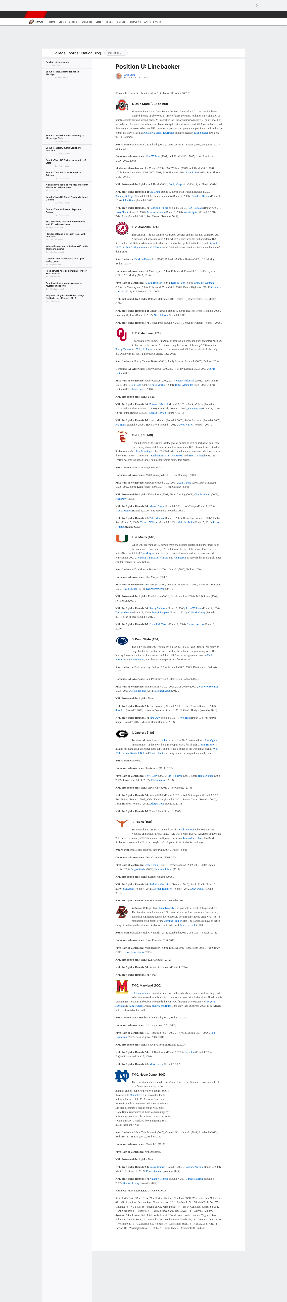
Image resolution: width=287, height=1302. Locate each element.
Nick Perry (121, 498)
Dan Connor (137, 659)
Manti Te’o (135, 1095)
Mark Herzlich (187, 925)
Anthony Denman (158, 1178)
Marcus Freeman (156, 212)
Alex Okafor (197, 888)
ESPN (36, 14)
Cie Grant (154, 191)
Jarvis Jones (163, 740)
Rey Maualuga (144, 451)
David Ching (129, 75)
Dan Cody (135, 384)
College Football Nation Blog (77, 53)
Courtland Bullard (158, 207)
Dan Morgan (147, 553)
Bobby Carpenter (178, 184)
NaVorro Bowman (208, 686)
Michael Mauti (163, 690)
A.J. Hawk (149, 132)
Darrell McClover (158, 624)
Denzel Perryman (155, 588)
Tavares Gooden (124, 612)
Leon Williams (194, 608)
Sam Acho (128, 888)
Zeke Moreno (156, 518)
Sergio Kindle (138, 869)
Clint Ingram (195, 408)
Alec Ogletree (212, 740)
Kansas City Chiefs (193, 838)
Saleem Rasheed (153, 282)
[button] (249, 14)
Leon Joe (189, 1052)
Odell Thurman (174, 775)
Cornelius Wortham (204, 282)
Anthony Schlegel (124, 196)
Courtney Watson (194, 1167)
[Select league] (37, 5)
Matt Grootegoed (174, 455)
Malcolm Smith (186, 522)
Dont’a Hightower (135, 247)
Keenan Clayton (157, 412)
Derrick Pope (178, 282)
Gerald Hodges (138, 690)
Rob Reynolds (195, 207)
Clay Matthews (202, 494)
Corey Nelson (186, 424)
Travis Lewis (138, 389)
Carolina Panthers (173, 920)
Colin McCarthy (196, 612)
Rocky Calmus (123, 349)
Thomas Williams (149, 522)
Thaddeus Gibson (200, 196)
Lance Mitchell (158, 384)
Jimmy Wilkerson (185, 380)
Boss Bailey (151, 775)
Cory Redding (152, 865)
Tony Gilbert (156, 753)
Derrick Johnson (185, 829)
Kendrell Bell (137, 753)
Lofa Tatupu (184, 482)
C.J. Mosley (156, 247)
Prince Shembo (154, 1171)
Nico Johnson (161, 315)
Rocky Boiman (157, 1167)
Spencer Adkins (195, 624)
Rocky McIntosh (158, 608)
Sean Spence (130, 588)
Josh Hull (185, 717)
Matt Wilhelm (153, 156)
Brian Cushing (196, 455)
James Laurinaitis (165, 132)
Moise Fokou (156, 1064)
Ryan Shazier (201, 132)
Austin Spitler (191, 212)
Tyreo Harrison (195, 1178)
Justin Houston (207, 744)
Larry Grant (121, 212)
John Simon (129, 200)
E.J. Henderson (140, 993)
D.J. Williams (161, 557)
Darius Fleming (131, 1183)
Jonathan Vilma (145, 557)
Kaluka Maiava (123, 510)
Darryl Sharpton (160, 612)
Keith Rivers (157, 455)
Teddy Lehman (144, 349)
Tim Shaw (154, 717)
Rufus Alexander (184, 384)
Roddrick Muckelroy (160, 884)
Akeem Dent (157, 803)
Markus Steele (156, 506)
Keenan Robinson (162, 888)
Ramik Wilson (158, 780)
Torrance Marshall (159, 404)
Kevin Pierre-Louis (134, 952)
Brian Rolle (192, 172)
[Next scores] (256, 5)
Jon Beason (180, 557)
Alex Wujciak (136, 1005)
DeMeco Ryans (142, 259)
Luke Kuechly (166, 908)
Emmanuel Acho (163, 869)
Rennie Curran (206, 775)
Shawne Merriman (161, 1005)
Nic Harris (120, 424)
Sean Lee (120, 710)
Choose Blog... (114, 53)
